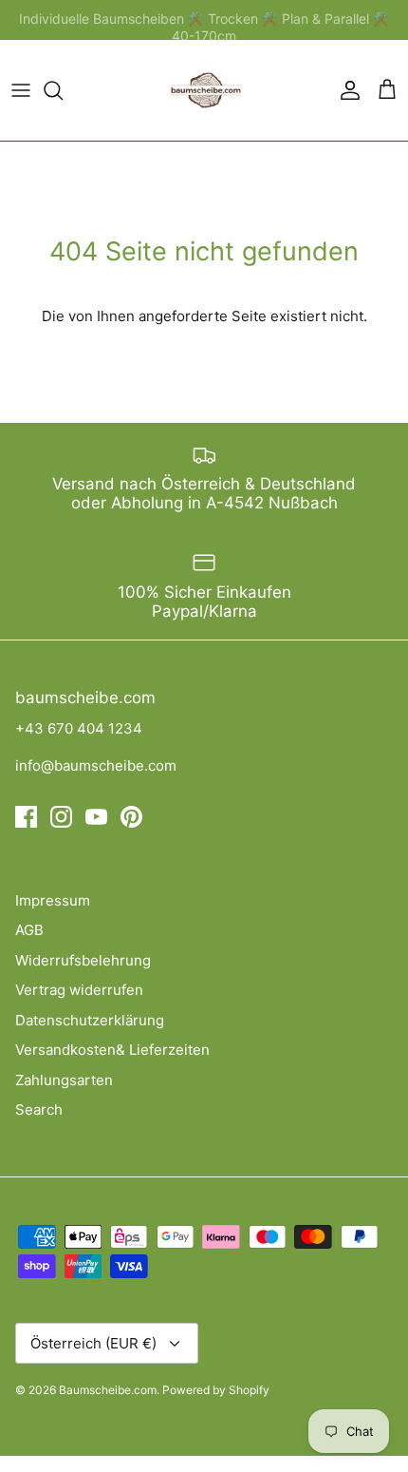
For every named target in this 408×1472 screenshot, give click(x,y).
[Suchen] (62, 90)
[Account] (345, 90)
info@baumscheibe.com (95, 765)
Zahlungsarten (64, 1080)
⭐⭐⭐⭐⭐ (281, 27)
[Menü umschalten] (21, 90)
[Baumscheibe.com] (204, 90)
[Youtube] (96, 817)
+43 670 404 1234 (78, 728)
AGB (29, 930)
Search (39, 1109)
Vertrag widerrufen (79, 990)
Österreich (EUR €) (93, 1343)
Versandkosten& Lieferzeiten (112, 1050)
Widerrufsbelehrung (83, 960)
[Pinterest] (131, 817)
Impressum (52, 900)
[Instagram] (61, 817)
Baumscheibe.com (108, 1390)
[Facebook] (26, 817)
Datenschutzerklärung (89, 1020)
